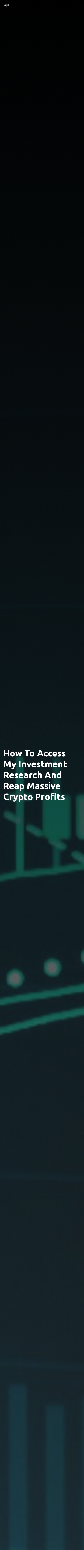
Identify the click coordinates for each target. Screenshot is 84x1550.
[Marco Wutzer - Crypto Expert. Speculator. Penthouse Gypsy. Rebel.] (6, 5)
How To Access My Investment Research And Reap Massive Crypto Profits (35, 775)
